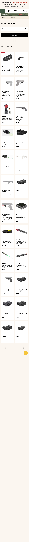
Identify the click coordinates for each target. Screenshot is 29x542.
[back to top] (26, 353)
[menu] (2, 11)
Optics (6, 17)
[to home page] (11, 11)
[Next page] (22, 348)
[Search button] (24, 11)
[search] (26, 28)
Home (2, 17)
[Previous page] (6, 348)
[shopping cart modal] (27, 11)
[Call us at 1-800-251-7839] (21, 11)
